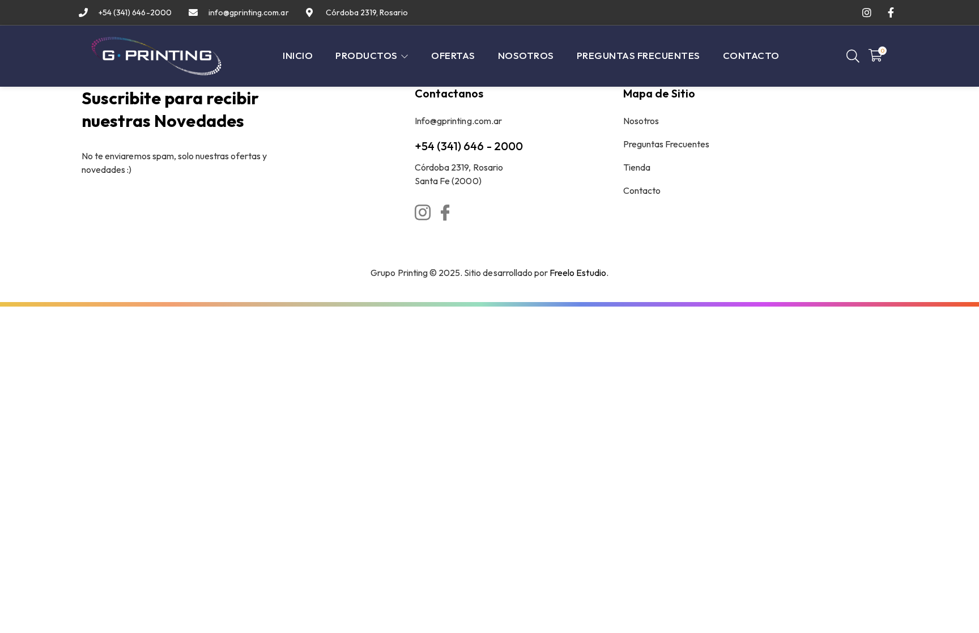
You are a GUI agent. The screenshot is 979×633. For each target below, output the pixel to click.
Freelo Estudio (578, 272)
